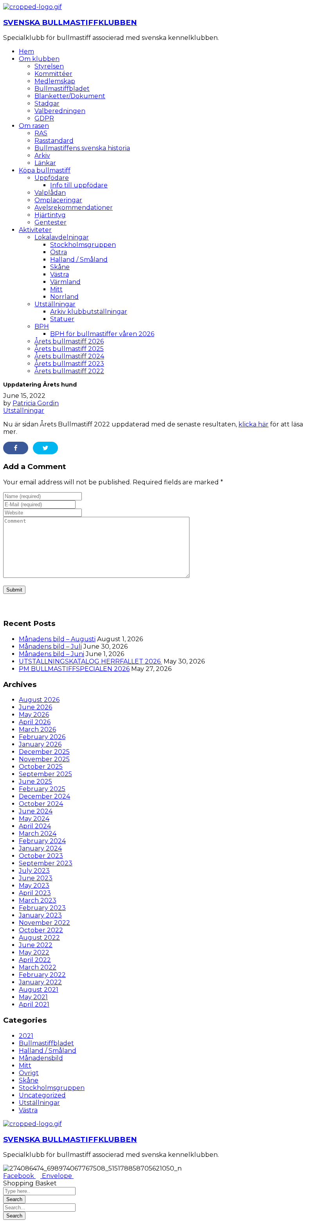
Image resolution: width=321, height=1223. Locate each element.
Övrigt (29, 1073)
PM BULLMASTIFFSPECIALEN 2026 (74, 669)
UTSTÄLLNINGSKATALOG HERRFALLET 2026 (90, 661)
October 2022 (41, 930)
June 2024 (35, 811)
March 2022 (37, 967)
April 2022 (35, 960)
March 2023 (37, 900)
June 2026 (35, 707)
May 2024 (34, 818)
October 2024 (41, 804)
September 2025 (45, 774)
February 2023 (42, 908)
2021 (26, 1036)
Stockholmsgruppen (52, 1088)
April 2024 (35, 826)
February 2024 (42, 841)
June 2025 (35, 781)
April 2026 (34, 722)
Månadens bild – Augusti (57, 639)
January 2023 (40, 915)
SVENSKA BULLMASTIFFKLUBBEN (70, 22)
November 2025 (44, 759)
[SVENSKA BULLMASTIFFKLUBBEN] (32, 7)
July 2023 (34, 870)
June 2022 (35, 945)
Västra (28, 1110)
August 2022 (39, 937)
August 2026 (39, 699)
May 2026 (34, 714)
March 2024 (37, 833)
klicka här (253, 424)
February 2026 (42, 737)
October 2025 (41, 766)
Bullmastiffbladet (46, 1043)
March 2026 (37, 729)
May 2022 (34, 952)
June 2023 (35, 878)
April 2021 (34, 1004)
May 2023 (34, 885)
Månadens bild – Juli (50, 646)
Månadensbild (41, 1058)
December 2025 (44, 751)
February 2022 (42, 974)
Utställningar (23, 410)
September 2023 (45, 863)
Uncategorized (42, 1095)
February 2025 (42, 789)
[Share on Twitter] (45, 448)
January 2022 (40, 982)
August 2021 (38, 989)
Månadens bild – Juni (51, 654)
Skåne (28, 1080)
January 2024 (40, 848)
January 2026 (40, 744)
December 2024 (44, 796)
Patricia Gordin (36, 403)
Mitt (25, 1065)
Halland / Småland (47, 1050)
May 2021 (33, 997)
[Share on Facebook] (15, 448)
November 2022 (44, 922)
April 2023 (35, 893)
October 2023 (41, 856)
